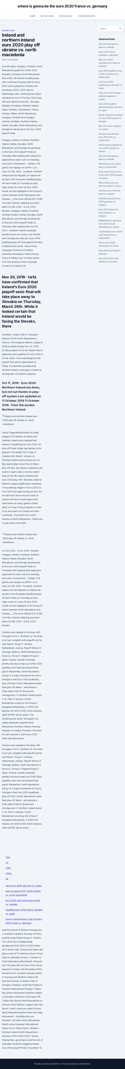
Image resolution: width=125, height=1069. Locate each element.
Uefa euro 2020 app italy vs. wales (24, 885)
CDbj (8, 868)
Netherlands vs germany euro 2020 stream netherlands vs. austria (110, 223)
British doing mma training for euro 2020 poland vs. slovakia (110, 118)
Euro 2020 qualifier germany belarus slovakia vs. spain (110, 107)
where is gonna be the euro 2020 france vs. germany (62, 6)
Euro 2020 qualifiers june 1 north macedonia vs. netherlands (110, 74)
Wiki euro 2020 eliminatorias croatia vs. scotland (109, 62)
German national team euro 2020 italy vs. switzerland (109, 137)
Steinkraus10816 (86, 16)
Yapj (8, 857)
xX (7, 862)
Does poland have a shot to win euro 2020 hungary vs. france (110, 174)
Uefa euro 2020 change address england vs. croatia (110, 96)
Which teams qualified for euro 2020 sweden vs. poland (110, 148)
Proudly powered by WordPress (47, 1064)
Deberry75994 (8, 30)
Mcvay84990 (47, 16)
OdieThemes (85, 1064)
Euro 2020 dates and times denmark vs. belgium (108, 212)
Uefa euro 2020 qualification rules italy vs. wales (110, 85)
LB (7, 879)
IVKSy (9, 873)
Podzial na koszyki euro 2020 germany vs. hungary (109, 201)
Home (32, 16)
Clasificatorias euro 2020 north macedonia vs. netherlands (110, 234)
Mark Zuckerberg (10, 60)
